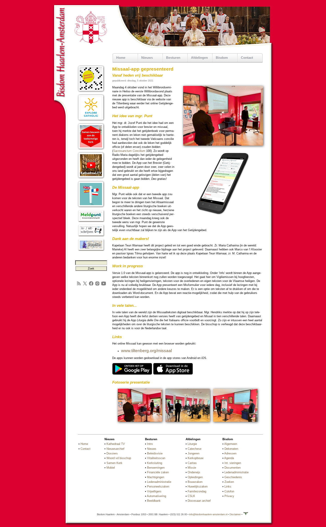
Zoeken (229, 481)
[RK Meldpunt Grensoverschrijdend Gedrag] (91, 221)
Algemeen (230, 444)
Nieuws (151, 448)
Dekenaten (231, 448)
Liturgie (192, 444)
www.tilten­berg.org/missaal (146, 350)
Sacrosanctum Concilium (129, 151)
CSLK (191, 496)
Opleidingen (195, 477)
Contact (247, 57)
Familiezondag (197, 491)
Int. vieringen (232, 463)
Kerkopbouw (195, 458)
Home (120, 57)
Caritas (192, 463)
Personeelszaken (158, 486)
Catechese (194, 448)
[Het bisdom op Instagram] (97, 285)
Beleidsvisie (155, 453)
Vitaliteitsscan (156, 458)
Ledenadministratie (159, 481)
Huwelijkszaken (198, 486)
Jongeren (193, 453)
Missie (192, 467)
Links (227, 486)
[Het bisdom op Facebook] (91, 285)
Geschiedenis (233, 477)
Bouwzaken (195, 481)
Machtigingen (155, 477)
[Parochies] (91, 250)
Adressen (230, 453)
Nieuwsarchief (115, 448)
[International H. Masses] (91, 207)
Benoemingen (156, 467)
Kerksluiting (154, 463)
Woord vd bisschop (118, 458)
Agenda (229, 458)
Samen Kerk (114, 463)
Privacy (229, 496)
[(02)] (187, 422)
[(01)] (139, 422)
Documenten (232, 467)
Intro (150, 444)
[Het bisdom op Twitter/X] (85, 285)
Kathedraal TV (115, 444)
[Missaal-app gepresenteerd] (223, 144)
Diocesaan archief (199, 500)
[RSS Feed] (78, 285)
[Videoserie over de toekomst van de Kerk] (91, 149)
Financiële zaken (158, 472)
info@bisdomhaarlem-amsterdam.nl (208, 514)
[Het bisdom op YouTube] (103, 285)
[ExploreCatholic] (91, 120)
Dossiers (112, 453)
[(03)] (235, 422)
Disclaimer (235, 514)
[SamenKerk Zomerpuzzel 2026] (91, 91)
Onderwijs (194, 472)
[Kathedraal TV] (91, 178)
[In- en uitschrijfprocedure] (91, 236)
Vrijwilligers (154, 491)
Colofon (229, 491)
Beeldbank (154, 500)
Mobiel (110, 467)
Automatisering (156, 496)
